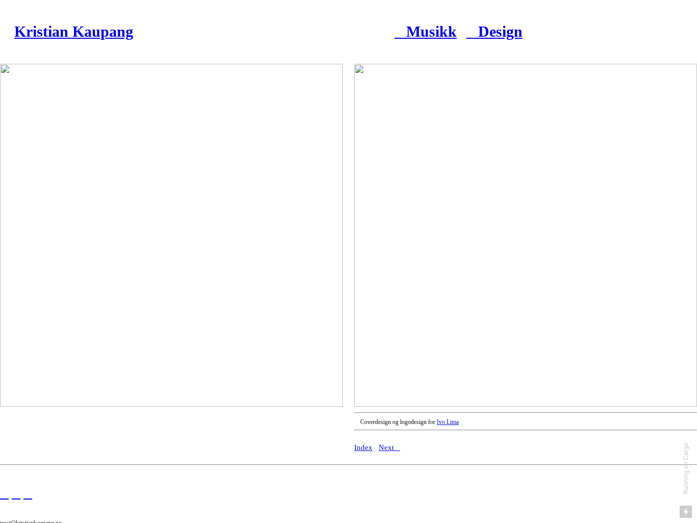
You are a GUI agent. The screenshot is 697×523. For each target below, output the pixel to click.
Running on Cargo (685, 468)
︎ (16, 493)
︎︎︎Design (494, 31)
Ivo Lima (448, 422)
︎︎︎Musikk (425, 31)
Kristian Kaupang (73, 31)
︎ (27, 493)
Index (363, 447)
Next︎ (389, 447)
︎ (4, 493)
